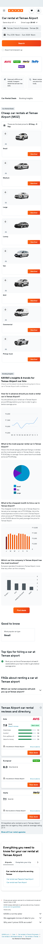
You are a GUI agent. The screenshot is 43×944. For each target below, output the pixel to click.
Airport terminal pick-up (13, 50)
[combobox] (9, 22)
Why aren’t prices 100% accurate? (18, 922)
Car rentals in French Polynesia (28, 934)
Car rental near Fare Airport (17, 882)
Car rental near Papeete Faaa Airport (20, 879)
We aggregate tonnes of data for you (19, 918)
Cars (13, 934)
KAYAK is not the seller (13, 914)
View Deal (33, 154)
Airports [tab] (8, 862)
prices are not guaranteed (12, 907)
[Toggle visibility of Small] (17, 486)
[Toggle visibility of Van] (16, 489)
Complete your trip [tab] (23, 862)
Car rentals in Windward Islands (12, 936)
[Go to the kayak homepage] (15, 10)
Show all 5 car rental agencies (13, 832)
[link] (21, 610)
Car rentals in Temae (31, 936)
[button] (4, 10)
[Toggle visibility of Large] (17, 492)
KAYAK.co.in (5, 934)
